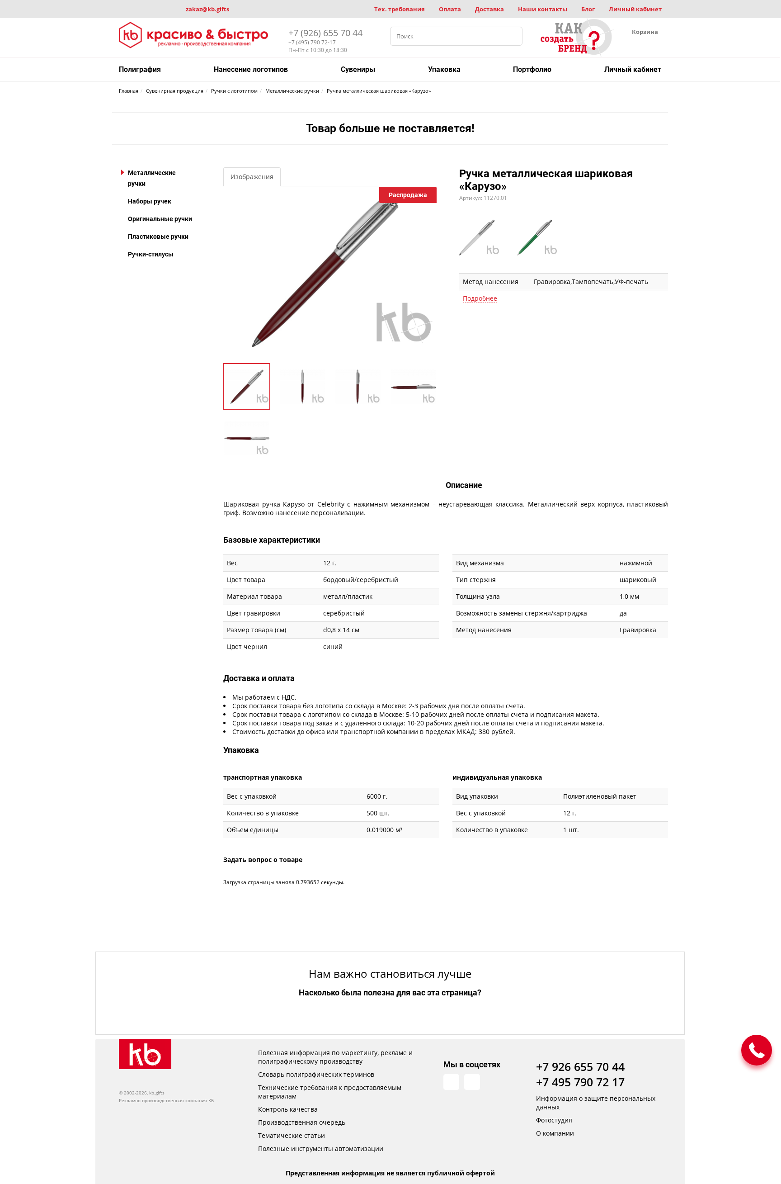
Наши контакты (542, 9)
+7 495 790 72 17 (580, 1081)
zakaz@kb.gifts (207, 9)
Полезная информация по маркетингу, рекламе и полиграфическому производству (335, 1057)
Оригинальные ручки (160, 219)
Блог (588, 9)
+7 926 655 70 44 (580, 1066)
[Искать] (512, 36)
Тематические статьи (291, 1135)
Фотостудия (554, 1120)
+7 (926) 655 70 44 (325, 33)
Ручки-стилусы (151, 254)
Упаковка (444, 69)
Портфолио (532, 69)
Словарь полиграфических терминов (316, 1074)
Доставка (489, 9)
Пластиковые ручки (158, 236)
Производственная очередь (301, 1122)
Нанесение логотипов (251, 69)
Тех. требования (399, 9)
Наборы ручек (149, 201)
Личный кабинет (635, 9)
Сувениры (358, 69)
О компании (555, 1133)
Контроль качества (288, 1109)
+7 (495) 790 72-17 (312, 42)
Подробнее (480, 298)
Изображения (252, 176)
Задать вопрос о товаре (262, 859)
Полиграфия (140, 69)
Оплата (450, 9)
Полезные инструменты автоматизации (320, 1148)
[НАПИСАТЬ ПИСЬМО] (756, 1050)
